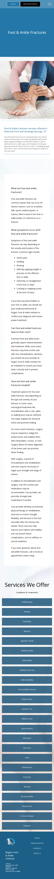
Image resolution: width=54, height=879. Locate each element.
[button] (50, 4)
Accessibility (37, 848)
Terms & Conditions (37, 843)
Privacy (37, 838)
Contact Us (37, 853)
